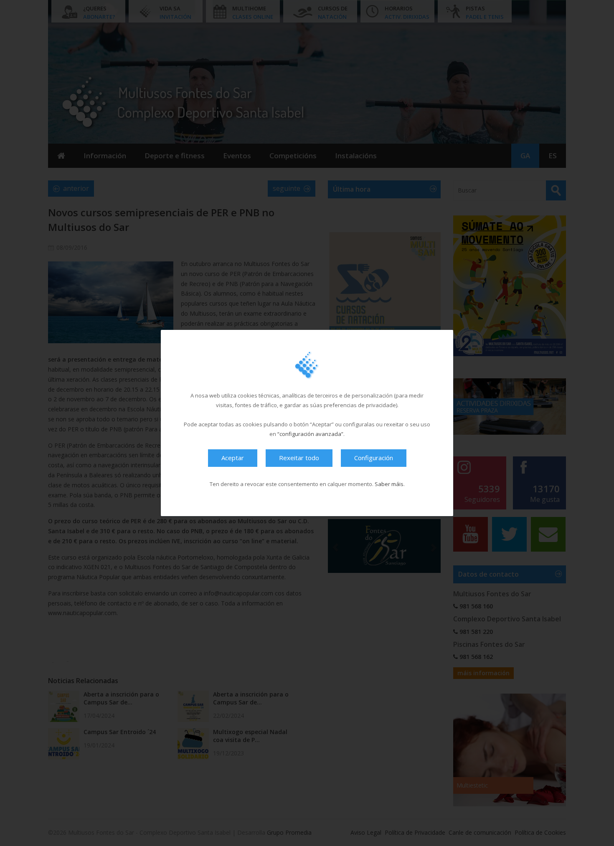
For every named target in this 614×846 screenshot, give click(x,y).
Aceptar (232, 457)
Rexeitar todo (299, 457)
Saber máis (389, 484)
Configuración (373, 457)
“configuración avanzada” (310, 434)
